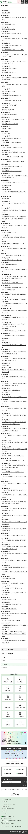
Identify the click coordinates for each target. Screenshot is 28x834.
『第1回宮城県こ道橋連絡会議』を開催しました (14, 490)
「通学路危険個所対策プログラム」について (13, 182)
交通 (4, 657)
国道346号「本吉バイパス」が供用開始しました (14, 397)
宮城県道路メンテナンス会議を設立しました (13, 535)
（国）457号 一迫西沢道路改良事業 (11, 142)
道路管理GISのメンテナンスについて (11, 171)
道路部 (4, 340)
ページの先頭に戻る (14, 794)
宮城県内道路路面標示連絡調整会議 (11, 95)
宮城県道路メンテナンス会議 (9, 114)
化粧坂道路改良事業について (9, 68)
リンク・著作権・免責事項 (7, 799)
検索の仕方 (25, 785)
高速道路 (5, 667)
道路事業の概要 (6, 13)
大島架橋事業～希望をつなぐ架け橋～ (12, 260)
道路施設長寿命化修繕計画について (11, 33)
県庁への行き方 (5, 826)
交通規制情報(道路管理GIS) (9, 105)
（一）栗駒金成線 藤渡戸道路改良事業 (12, 156)
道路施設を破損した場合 (8, 91)
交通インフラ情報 (7, 653)
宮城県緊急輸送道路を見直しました (11, 138)
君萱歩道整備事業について (9, 599)
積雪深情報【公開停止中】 (9, 73)
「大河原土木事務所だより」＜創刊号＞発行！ (14, 335)
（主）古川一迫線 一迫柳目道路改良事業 (13, 161)
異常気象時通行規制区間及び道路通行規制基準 (14, 294)
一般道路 (5, 664)
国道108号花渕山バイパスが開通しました (13, 455)
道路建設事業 (5, 198)
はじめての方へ (5, 810)
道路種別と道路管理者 (8, 109)
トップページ (3, 789)
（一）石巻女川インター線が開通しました (13, 472)
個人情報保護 (4, 801)
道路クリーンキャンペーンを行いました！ (13, 119)
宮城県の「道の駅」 (7, 128)
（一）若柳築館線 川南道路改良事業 (12, 147)
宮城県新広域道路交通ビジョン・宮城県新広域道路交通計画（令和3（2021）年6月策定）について (14, 219)
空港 (4, 660)
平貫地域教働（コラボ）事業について (12, 588)
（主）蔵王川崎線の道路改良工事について (13, 460)
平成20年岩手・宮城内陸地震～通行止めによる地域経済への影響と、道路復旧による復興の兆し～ (14, 634)
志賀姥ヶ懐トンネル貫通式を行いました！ (13, 243)
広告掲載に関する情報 (6, 806)
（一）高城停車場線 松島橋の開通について (13, 255)
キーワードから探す (7, 779)
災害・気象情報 (19, 2)
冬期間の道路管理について (9, 232)
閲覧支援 (22, 2)
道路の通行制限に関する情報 (9, 609)
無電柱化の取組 (6, 133)
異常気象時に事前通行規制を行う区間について (14, 299)
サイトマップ (4, 813)
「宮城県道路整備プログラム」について (12, 100)
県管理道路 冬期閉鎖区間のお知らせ (12, 45)
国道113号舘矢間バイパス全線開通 (11, 620)
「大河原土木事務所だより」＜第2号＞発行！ (14, 330)
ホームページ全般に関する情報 (8, 808)
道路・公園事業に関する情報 (9, 264)
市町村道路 (5, 187)
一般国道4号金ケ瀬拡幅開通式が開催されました (14, 567)
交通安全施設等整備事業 (8, 578)
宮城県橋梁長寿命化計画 (8, 24)
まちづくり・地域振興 (11, 789)
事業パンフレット (6, 365)
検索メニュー (26, 2)
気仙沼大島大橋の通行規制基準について (12, 283)
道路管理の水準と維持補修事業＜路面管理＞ (13, 583)
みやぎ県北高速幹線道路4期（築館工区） (13, 166)
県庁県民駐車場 (18, 826)
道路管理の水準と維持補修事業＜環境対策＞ (13, 152)
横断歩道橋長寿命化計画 (8, 29)
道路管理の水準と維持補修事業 (10, 124)
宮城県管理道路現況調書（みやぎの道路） (13, 50)
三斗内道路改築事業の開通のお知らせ (12, 604)
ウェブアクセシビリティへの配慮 (8, 804)
